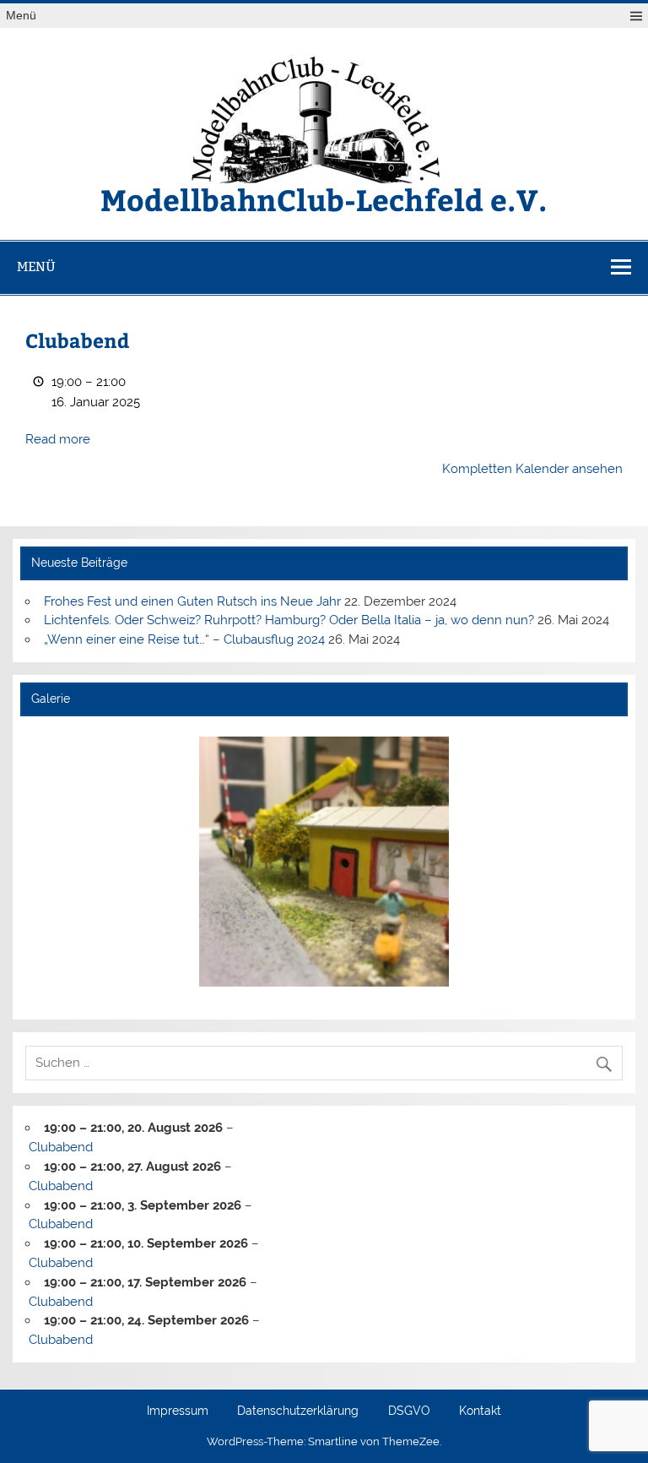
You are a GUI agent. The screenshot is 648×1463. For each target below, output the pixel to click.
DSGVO (409, 1411)
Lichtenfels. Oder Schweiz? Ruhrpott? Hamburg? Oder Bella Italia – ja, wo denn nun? (289, 620)
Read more (57, 439)
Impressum (177, 1411)
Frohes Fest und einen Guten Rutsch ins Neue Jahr (192, 601)
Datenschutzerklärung (298, 1411)
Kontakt (480, 1411)
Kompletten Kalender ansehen (532, 468)
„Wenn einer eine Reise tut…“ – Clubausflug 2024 (184, 639)
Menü (21, 15)
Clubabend (61, 1147)
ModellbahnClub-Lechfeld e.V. (324, 199)
